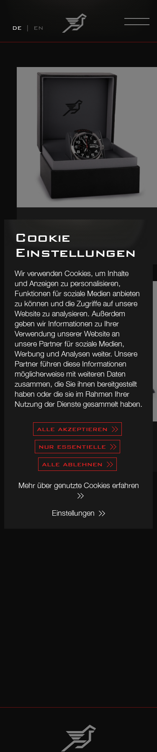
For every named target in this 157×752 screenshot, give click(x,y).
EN (38, 28)
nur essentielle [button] (72, 446)
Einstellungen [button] (73, 513)
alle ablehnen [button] (72, 464)
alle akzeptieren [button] (72, 429)
